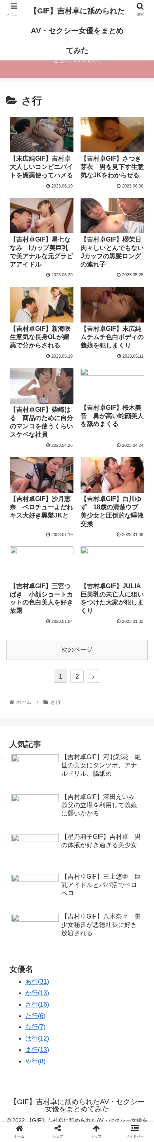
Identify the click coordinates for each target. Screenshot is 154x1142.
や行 (35, 1061)
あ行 (37, 981)
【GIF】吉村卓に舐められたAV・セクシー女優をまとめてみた (77, 30)
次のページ (77, 649)
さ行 (37, 1004)
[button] (138, 824)
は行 (37, 1038)
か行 (37, 993)
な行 (35, 1027)
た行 (35, 1016)
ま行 (37, 1049)
